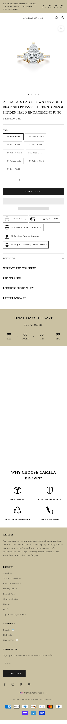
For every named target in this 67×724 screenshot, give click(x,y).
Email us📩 (8, 630)
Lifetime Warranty (12, 584)
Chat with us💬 (10, 640)
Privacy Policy (10, 589)
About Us (7, 573)
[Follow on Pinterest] (20, 684)
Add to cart (33, 192)
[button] (33, 201)
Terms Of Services (12, 578)
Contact (7, 604)
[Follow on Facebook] (4, 684)
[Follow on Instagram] (12, 684)
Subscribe (14, 673)
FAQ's (6, 609)
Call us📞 (7, 635)
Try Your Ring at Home (14, 615)
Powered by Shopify (44, 700)
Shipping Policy (10, 599)
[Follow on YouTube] (29, 684)
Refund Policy (9, 594)
